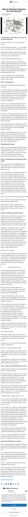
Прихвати (14, 505)
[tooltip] (1, 484)
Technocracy (10, 479)
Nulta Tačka (4, 479)
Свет (14, 6)
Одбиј (14, 508)
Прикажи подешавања (14, 512)
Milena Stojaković (6, 14)
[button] (26, 491)
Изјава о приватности (14, 515)
